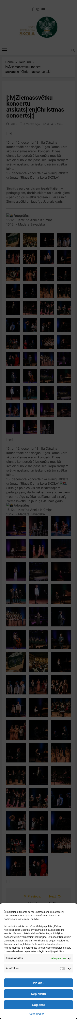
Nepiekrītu (38, 994)
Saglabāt (38, 1005)
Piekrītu (38, 983)
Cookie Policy (36, 1013)
